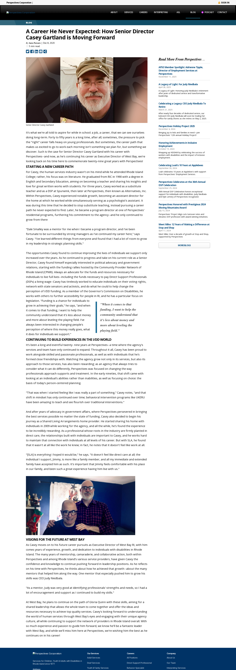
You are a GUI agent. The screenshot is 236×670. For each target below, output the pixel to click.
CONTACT (222, 12)
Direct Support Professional (139, 663)
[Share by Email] (40, 51)
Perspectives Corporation (19, 2)
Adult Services (93, 658)
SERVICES (128, 12)
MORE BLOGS (184, 245)
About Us (171, 658)
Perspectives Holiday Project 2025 (177, 126)
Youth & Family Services (98, 668)
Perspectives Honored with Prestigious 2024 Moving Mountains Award (182, 206)
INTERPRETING (161, 12)
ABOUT (114, 12)
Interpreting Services (176, 668)
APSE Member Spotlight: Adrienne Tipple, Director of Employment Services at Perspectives (181, 70)
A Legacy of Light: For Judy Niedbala (178, 84)
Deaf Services (93, 663)
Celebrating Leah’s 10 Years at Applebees (181, 165)
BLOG (193, 12)
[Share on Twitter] (27, 51)
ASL (178, 12)
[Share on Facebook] (32, 51)
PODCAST (209, 12)
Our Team (171, 663)
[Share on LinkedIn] (36, 51)
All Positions (132, 658)
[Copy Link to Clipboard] (45, 51)
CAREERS (143, 12)
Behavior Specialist (135, 668)
